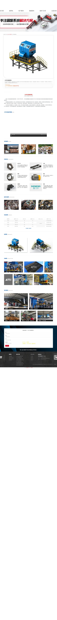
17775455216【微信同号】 (12, 85)
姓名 (5, 332)
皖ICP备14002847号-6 (49, 364)
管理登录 (32, 367)
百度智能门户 (27, 367)
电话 (6, 335)
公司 (5, 338)
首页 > (8, 34)
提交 (7, 345)
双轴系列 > (10, 34)
